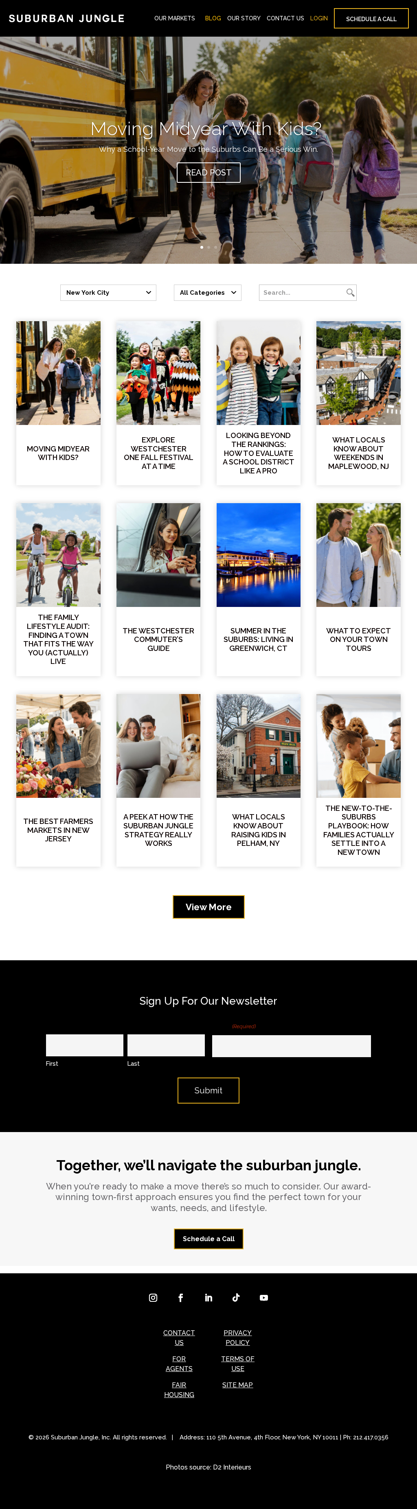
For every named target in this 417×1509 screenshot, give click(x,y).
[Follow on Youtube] (264, 1298)
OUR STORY (244, 18)
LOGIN (319, 18)
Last (133, 1063)
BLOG (213, 18)
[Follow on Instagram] (153, 1298)
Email (234, 1025)
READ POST (209, 172)
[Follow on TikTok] (236, 1298)
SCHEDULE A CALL (371, 19)
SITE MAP (237, 1385)
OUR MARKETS (174, 18)
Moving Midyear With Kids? (208, 129)
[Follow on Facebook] (181, 1298)
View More (209, 907)
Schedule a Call (209, 1239)
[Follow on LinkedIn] (208, 1298)
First (52, 1063)
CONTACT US (285, 18)
